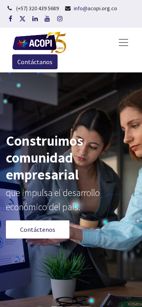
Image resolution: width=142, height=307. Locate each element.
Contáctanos (34, 62)
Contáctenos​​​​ (37, 229)
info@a (82, 8)
